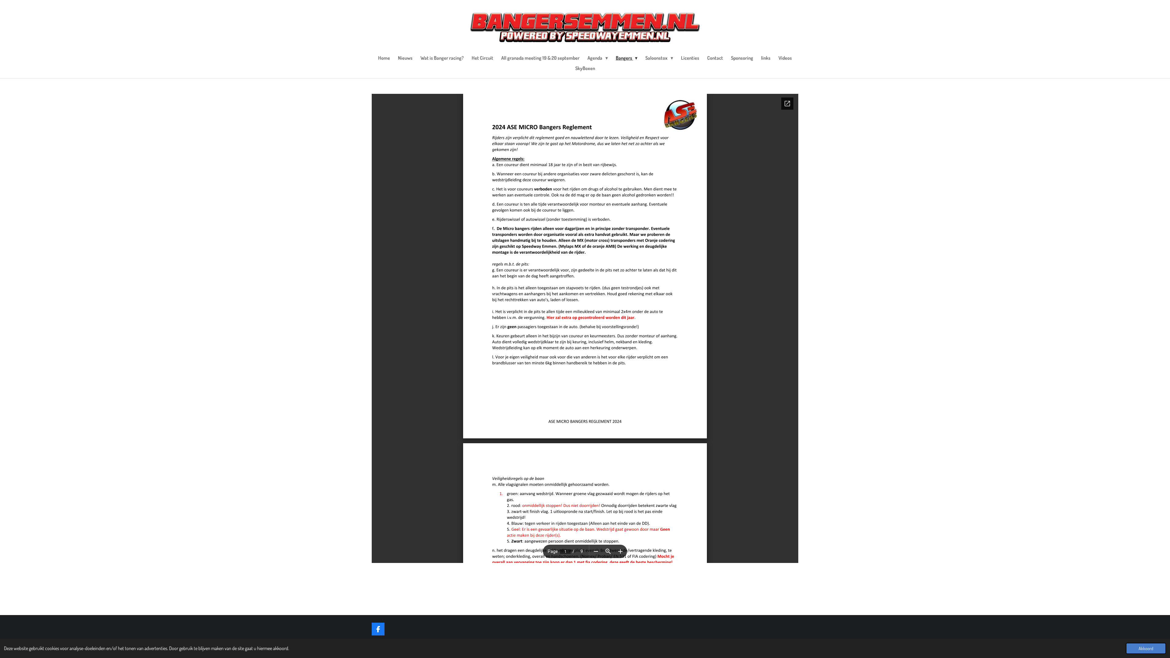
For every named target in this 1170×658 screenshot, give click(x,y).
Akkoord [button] (1146, 648)
